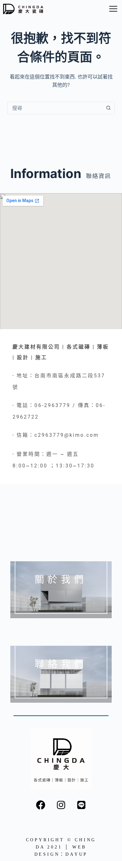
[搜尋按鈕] (108, 108)
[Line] (81, 805)
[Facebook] (40, 805)
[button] (113, 9)
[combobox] (55, 108)
